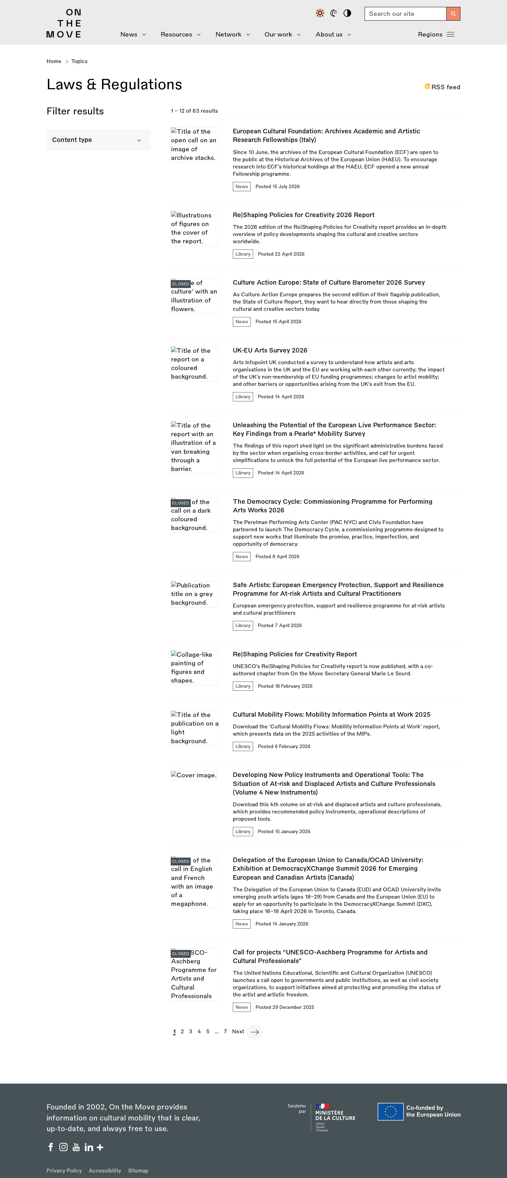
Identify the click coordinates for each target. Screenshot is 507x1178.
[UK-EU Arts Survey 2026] (315, 379)
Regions (430, 34)
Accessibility (105, 1171)
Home (54, 61)
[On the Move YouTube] (77, 1149)
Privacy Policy (64, 1171)
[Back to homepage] (64, 36)
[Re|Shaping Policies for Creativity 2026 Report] (315, 240)
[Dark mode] (334, 14)
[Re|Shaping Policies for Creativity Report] (315, 676)
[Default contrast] (321, 14)
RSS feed (445, 87)
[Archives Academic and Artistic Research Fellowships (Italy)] (315, 164)
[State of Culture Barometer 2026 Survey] (315, 307)
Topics (79, 61)
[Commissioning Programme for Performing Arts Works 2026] (315, 535)
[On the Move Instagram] (64, 1149)
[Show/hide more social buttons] (100, 1148)
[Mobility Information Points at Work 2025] (315, 736)
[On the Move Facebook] (52, 1149)
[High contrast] (348, 14)
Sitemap (138, 1171)
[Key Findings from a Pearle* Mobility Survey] (315, 455)
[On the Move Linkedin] (90, 1149)
